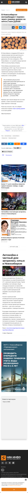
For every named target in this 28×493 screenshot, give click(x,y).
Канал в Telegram (7, 151)
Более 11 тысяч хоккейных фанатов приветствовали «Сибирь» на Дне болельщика (13, 186)
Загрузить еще (14, 246)
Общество (4, 138)
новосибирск (16, 135)
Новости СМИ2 (6, 401)
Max (23, 125)
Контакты (3, 467)
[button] (26, 479)
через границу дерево (19, 108)
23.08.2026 (4, 190)
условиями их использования (14, 485)
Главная (3, 10)
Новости (8, 10)
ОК (14, 489)
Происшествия (12, 138)
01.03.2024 (5, 25)
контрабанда (8, 135)
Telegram (7, 130)
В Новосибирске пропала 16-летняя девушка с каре (12, 238)
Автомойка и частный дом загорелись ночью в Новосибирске (13, 213)
